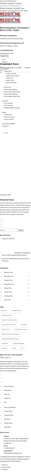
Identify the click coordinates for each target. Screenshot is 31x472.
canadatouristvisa (16, 310)
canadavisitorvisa (6, 315)
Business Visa (16, 272)
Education (24, 324)
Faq (5, 402)
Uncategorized (16, 296)
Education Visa (16, 276)
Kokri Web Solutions (15, 461)
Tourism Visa (16, 292)
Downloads (7, 427)
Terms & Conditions (10, 407)
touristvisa (5, 348)
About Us (5, 62)
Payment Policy (8, 415)
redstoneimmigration (18, 343)
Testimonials (7, 390)
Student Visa (16, 288)
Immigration (5, 69)
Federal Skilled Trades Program (10, 334)
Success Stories (9, 386)
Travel (14, 348)
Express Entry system (20, 329)
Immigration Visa (16, 284)
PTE (13, 238)
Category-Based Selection (9, 324)
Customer (5, 469)
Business (4, 310)
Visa (22, 348)
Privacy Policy (8, 411)
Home (4, 59)
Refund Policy (8, 423)
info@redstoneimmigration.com (12, 43)
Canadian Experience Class (9, 320)
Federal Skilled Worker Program (10, 338)
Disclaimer (7, 419)
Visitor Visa (16, 300)
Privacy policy (6, 467)
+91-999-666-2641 (6, 50)
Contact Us (7, 398)
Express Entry (16, 280)
